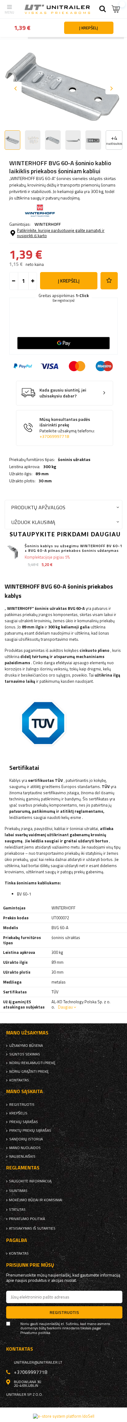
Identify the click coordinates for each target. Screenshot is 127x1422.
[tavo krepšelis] (116, 9)
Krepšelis (18, 1113)
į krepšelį (69, 280)
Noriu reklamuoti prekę (32, 1063)
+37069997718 (54, 436)
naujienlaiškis (22, 1156)
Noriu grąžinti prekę (29, 1071)
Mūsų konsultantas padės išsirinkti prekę (67, 428)
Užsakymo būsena (26, 1045)
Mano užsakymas (27, 1033)
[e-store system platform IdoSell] (63, 1416)
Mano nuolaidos (25, 1148)
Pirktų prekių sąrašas (30, 1130)
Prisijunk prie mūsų (30, 1265)
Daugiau (65, 1007)
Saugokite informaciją (30, 1181)
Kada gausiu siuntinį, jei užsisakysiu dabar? (62, 393)
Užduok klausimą (33, 522)
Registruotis (22, 1104)
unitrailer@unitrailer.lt (38, 1362)
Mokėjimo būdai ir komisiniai (35, 1200)
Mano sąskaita (24, 1091)
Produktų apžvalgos (38, 507)
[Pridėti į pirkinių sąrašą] (109, 280)
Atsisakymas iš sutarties (32, 1228)
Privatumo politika (27, 1219)
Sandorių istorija (26, 1139)
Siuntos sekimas (24, 1054)
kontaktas (19, 1080)
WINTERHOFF (48, 224)
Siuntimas (18, 1191)
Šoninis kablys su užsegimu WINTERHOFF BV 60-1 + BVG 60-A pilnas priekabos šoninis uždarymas (73, 548)
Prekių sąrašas (23, 1122)
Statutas (17, 1209)
